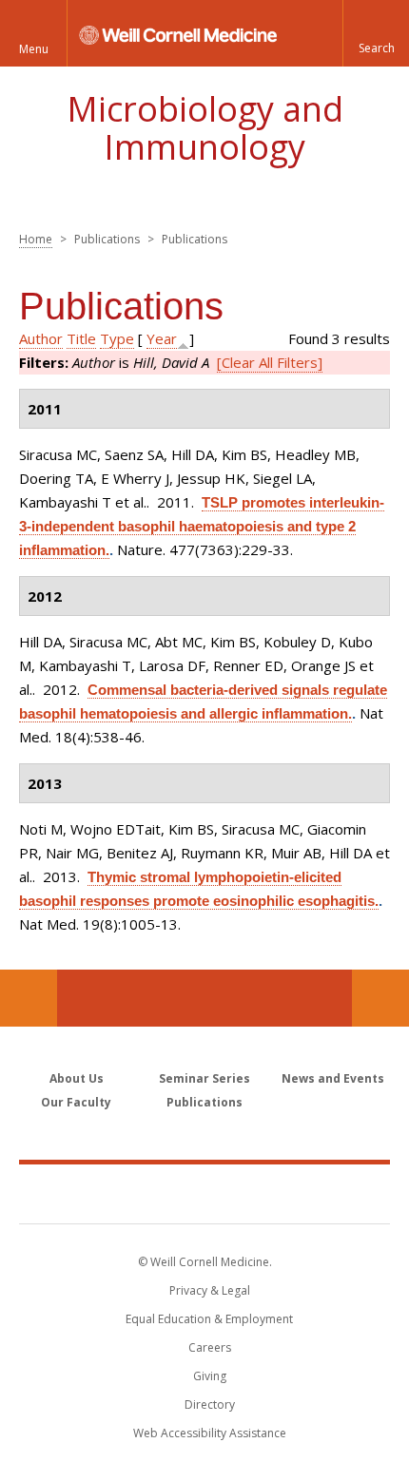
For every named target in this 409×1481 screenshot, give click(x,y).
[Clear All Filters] (269, 362)
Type (117, 338)
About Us (76, 1078)
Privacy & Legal (209, 1290)
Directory (210, 1404)
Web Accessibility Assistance (209, 1433)
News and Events (333, 1078)
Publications (204, 1102)
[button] (375, 33)
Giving (209, 1376)
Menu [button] (34, 49)
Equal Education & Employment (209, 1319)
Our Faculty (76, 1102)
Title (81, 338)
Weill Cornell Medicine (204, 1193)
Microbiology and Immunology (205, 128)
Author (41, 338)
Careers (209, 1347)
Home (35, 239)
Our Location (28, 998)
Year (161, 338)
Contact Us (380, 998)
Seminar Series (204, 1078)
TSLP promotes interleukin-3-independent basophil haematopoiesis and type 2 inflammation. (201, 526)
